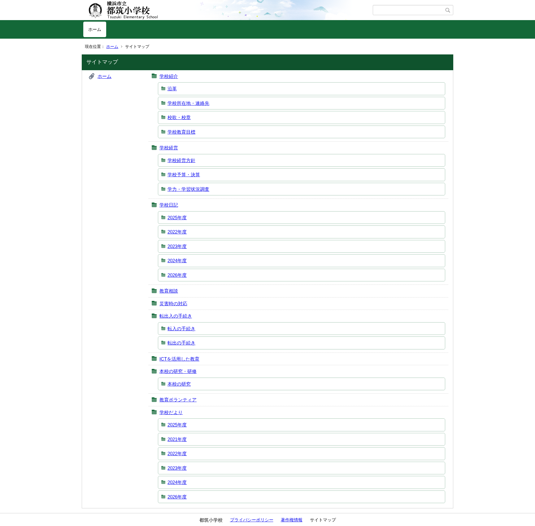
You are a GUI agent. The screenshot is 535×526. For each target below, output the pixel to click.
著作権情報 (291, 519)
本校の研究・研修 (178, 371)
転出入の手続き (175, 316)
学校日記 (168, 204)
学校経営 (168, 147)
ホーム (94, 29)
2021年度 (177, 439)
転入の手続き (181, 328)
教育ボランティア (178, 399)
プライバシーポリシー (251, 519)
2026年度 (177, 275)
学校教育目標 (181, 132)
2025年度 (177, 217)
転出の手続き (181, 342)
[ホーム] (228, 10)
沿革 (172, 88)
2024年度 (177, 260)
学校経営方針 (181, 160)
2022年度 (177, 231)
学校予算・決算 (183, 174)
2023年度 (177, 246)
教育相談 (168, 290)
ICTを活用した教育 (179, 358)
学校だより (171, 412)
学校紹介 (168, 76)
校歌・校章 (179, 117)
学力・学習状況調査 (188, 189)
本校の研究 (179, 384)
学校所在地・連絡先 (188, 103)
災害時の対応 (173, 303)
